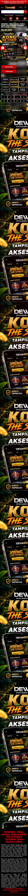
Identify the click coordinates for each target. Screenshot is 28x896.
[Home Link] (10, 7)
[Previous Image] (2, 48)
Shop (2, 7)
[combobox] (12, 11)
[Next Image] (25, 48)
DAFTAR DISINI (9, 67)
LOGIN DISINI (8, 71)
